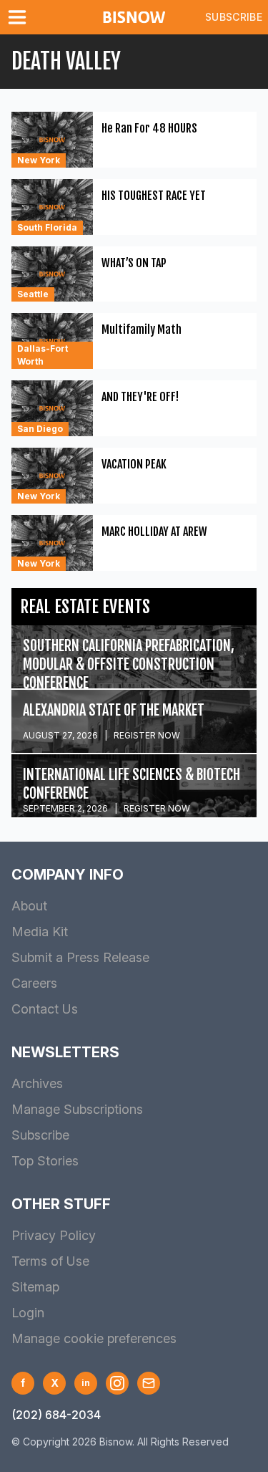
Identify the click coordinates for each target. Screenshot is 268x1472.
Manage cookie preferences (94, 1338)
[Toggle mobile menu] (20, 17)
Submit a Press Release (80, 957)
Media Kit (39, 931)
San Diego (40, 428)
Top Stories (45, 1160)
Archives (37, 1083)
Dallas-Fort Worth (42, 355)
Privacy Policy (53, 1235)
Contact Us (44, 1008)
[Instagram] (117, 1383)
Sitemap (35, 1286)
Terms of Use (50, 1261)
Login (27, 1312)
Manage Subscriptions (77, 1109)
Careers (34, 983)
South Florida (47, 227)
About (29, 905)
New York (38, 160)
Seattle (33, 294)
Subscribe (233, 17)
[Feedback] (148, 1383)
